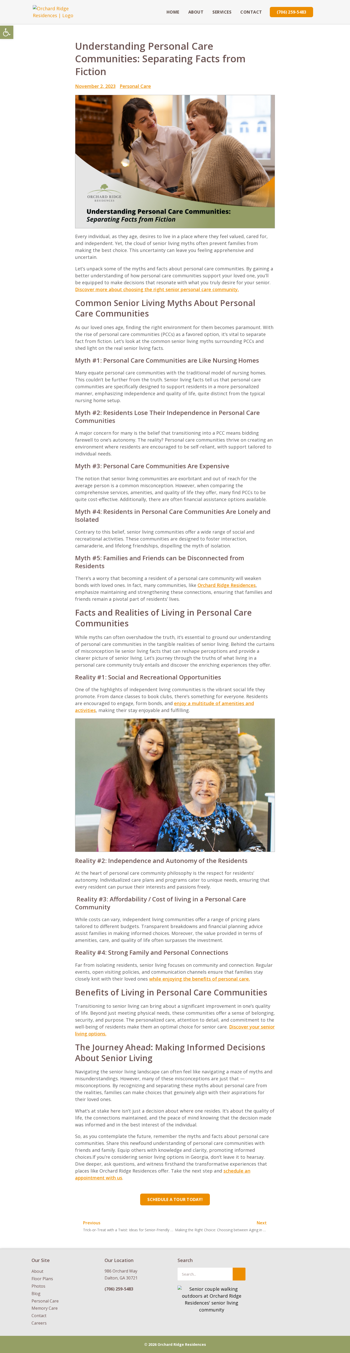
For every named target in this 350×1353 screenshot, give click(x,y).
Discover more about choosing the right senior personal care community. (157, 289)
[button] (6, 32)
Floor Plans (42, 1278)
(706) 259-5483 (119, 1289)
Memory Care (45, 1308)
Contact (251, 12)
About (196, 12)
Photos (38, 1286)
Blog (36, 1293)
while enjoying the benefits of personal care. (199, 979)
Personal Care (135, 86)
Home (173, 12)
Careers (39, 1323)
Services (221, 12)
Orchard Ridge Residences (227, 585)
